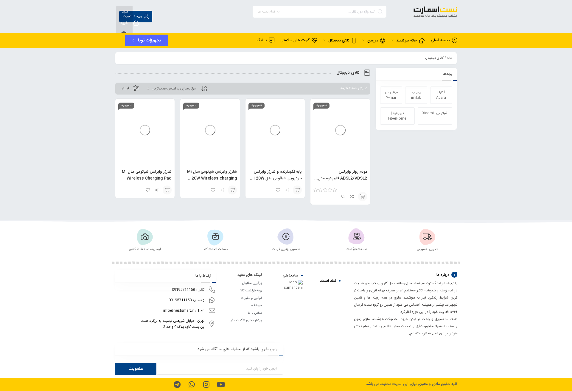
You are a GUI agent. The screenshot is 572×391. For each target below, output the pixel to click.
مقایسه (352, 196)
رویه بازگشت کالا (251, 290)
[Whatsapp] (191, 384)
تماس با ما (255, 313)
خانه (449, 58)
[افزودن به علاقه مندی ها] (343, 196)
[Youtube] (220, 384)
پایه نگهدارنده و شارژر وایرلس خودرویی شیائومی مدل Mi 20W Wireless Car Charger (276, 178)
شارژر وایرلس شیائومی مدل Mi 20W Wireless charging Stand (212, 178)
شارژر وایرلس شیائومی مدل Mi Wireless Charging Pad (147, 175)
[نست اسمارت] (424, 13)
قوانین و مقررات (251, 298)
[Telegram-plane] (177, 384)
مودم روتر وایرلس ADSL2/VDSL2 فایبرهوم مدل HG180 (342, 178)
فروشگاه (256, 305)
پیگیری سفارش (252, 283)
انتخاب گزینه (362, 196)
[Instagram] (206, 384)
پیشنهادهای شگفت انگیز (245, 320)
